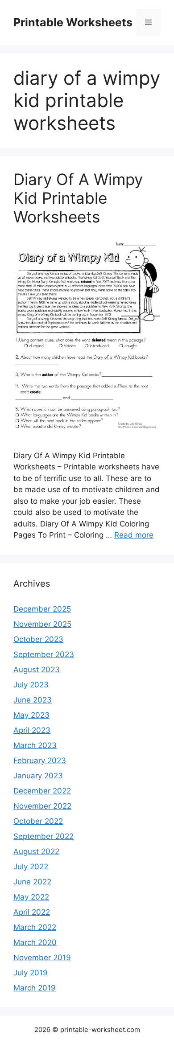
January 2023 (38, 775)
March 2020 (35, 942)
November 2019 (42, 957)
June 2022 (32, 881)
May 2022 (31, 896)
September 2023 (43, 654)
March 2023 (35, 745)
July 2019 (30, 972)
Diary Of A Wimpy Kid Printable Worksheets (78, 198)
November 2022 (42, 805)
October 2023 (38, 639)
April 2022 (31, 912)
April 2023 (31, 730)
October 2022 (38, 821)
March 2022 (34, 927)
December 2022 (42, 790)
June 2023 (32, 699)
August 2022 (36, 851)
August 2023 (36, 669)
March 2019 (34, 987)
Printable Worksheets (73, 22)
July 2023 (31, 684)
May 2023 (31, 715)
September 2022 (43, 836)
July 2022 (30, 866)
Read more (133, 534)
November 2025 (42, 624)
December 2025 (42, 608)
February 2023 (39, 760)
